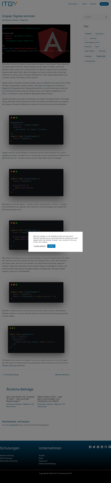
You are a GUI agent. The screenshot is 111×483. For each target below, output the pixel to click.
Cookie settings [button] (40, 246)
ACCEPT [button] (51, 246)
